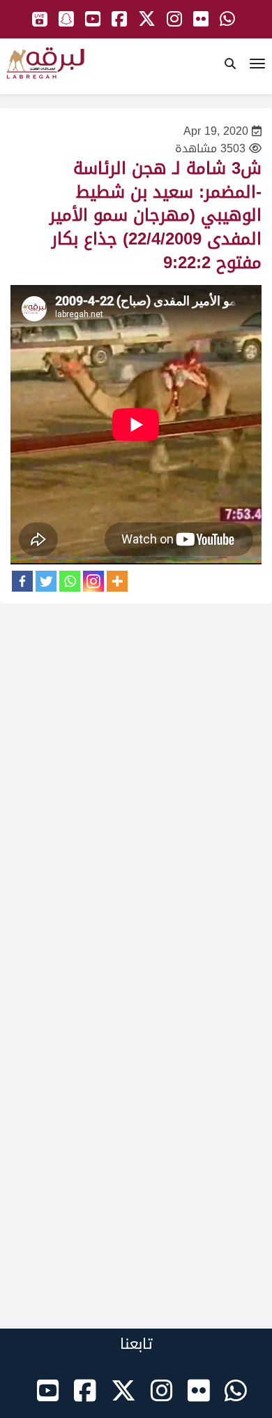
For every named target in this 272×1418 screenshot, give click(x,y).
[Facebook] (22, 581)
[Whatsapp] (69, 581)
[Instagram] (93, 581)
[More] (117, 581)
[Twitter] (46, 581)
